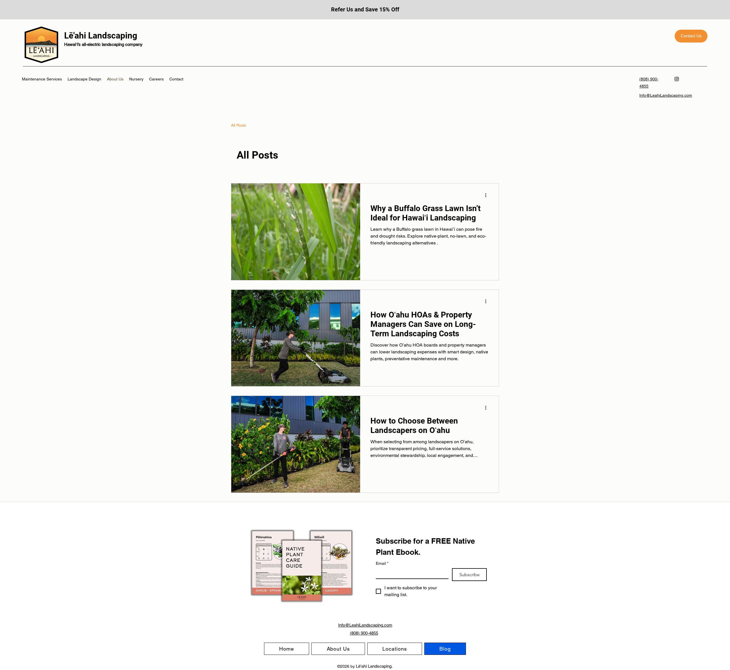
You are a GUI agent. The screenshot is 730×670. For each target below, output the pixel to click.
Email (382, 563)
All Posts (238, 125)
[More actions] (487, 195)
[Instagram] (677, 79)
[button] (394, 649)
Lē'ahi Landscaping (100, 36)
